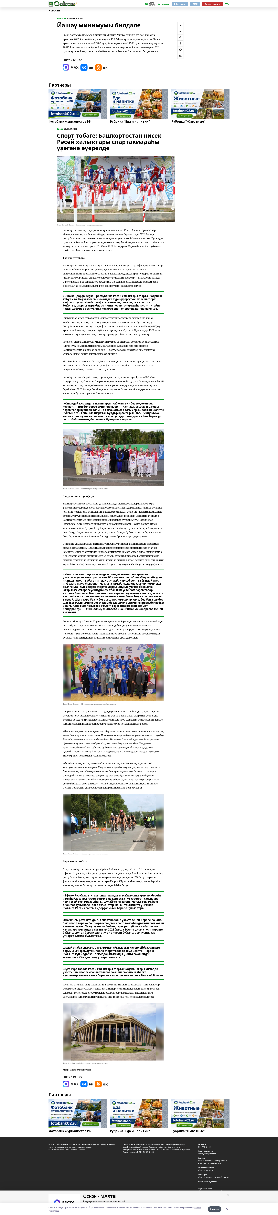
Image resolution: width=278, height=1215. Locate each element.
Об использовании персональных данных (67, 1149)
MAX (195, 4)
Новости (54, 10)
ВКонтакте (179, 4)
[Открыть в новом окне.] (71, 67)
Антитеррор (163, 4)
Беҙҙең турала (212, 4)
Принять (214, 1209)
